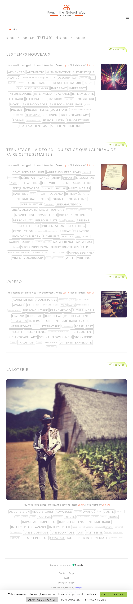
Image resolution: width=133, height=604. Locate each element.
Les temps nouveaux (28, 54)
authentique (84, 72)
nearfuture (86, 209)
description (68, 77)
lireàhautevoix (69, 204)
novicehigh (48, 215)
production (23, 231)
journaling (77, 199)
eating (12, 83)
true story (50, 342)
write (71, 257)
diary (57, 177)
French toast (14, 310)
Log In (66, 65)
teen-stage (39, 252)
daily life (47, 305)
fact (63, 305)
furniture (58, 517)
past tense (94, 532)
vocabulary (34, 257)
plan (62, 220)
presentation (53, 225)
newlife (119, 527)
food (31, 82)
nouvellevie (16, 532)
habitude (21, 193)
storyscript (84, 337)
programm (41, 231)
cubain (25, 517)
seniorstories (78, 120)
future (89, 82)
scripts (28, 241)
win (121, 538)
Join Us (90, 65)
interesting (20, 321)
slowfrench (62, 337)
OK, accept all (113, 594)
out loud (66, 215)
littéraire (16, 99)
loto (82, 527)
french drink (83, 305)
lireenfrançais (52, 209)
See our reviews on (66, 565)
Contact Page (66, 573)
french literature (67, 82)
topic (53, 252)
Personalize (70, 599)
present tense (37, 109)
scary (87, 236)
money (109, 527)
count (87, 172)
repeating (81, 231)
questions (59, 109)
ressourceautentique (58, 332)
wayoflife (51, 346)
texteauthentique (34, 125)
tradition (26, 342)
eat (93, 77)
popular (15, 538)
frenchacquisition (77, 182)
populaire (118, 532)
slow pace (85, 241)
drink (56, 305)
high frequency (51, 193)
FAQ (66, 578)
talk (85, 247)
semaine (39, 242)
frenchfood (61, 310)
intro (45, 199)
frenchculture (35, 310)
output (81, 215)
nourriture (86, 99)
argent (78, 511)
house (114, 516)
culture (34, 305)
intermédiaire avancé (52, 93)
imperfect (78, 88)
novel (15, 104)
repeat (65, 231)
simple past (57, 537)
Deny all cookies (42, 599)
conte (109, 511)
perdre (108, 532)
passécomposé (62, 104)
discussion (85, 177)
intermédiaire (20, 93)
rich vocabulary (26, 236)
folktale (45, 516)
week (48, 258)
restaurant (33, 115)
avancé (13, 77)
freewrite (50, 182)
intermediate (83, 93)
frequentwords (26, 188)
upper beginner (82, 252)
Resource (119, 49)
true (39, 342)
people (89, 104)
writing (84, 257)
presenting (76, 225)
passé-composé (35, 104)
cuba (17, 517)
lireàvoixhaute (24, 209)
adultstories (47, 299)
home (104, 517)
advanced (16, 72)
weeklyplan (58, 258)
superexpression (35, 247)
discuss (69, 177)
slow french (64, 241)
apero (73, 299)
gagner (95, 517)
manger (69, 99)
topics (63, 252)
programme (52, 231)
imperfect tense (77, 315)
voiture (114, 538)
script (14, 241)
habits (85, 188)
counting (14, 177)
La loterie (17, 369)
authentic (36, 72)
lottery (90, 527)
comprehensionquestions (39, 77)
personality (23, 220)
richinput (51, 115)
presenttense (36, 331)
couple (120, 512)
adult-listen (23, 299)
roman (19, 120)
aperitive (63, 299)
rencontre (19, 115)
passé (79, 326)
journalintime (32, 204)
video (17, 257)
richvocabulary (75, 115)
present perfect (35, 537)
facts (13, 182)
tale (70, 537)
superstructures (65, 247)
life (36, 326)
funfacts (48, 188)
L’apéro (14, 281)
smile (17, 247)
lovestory (55, 98)
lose (75, 527)
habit (73, 188)
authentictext (58, 72)
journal (58, 199)
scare (78, 236)
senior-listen (54, 120)
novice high (25, 215)
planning (70, 220)
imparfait (59, 88)
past (79, 104)
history (18, 315)
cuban (33, 517)
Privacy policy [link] (96, 599)
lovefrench (67, 326)
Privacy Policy (66, 582)
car (99, 512)
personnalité (46, 220)
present (18, 109)
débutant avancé (35, 177)
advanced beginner (29, 172)
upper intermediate (67, 125)
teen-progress (19, 252)
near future (72, 209)
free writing (30, 182)
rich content (82, 331)
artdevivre (83, 300)
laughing (49, 204)
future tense (83, 517)
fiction (21, 83)
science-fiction (33, 120)
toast (13, 342)
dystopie (84, 77)
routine (67, 236)
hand (33, 194)
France (44, 82)
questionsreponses (81, 110)
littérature (36, 99)
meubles (99, 527)
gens (19, 88)
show (48, 242)
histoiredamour (37, 88)
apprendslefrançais (64, 172)
